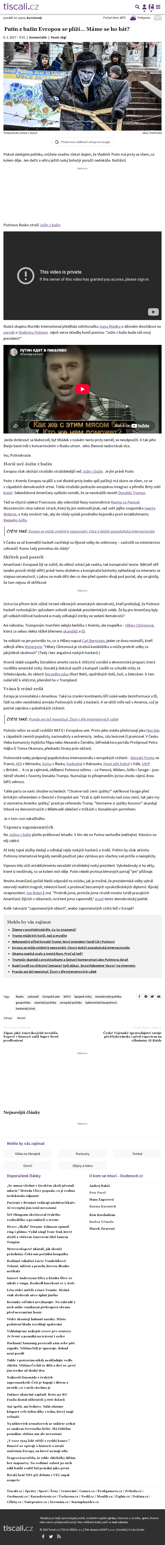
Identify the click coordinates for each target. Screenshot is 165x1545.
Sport (43, 1491)
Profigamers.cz (110, 1491)
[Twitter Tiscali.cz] (51, 1536)
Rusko (20, 996)
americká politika (45, 1002)
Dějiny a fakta (83, 1166)
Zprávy (30, 1491)
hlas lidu (153, 730)
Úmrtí (27, 1166)
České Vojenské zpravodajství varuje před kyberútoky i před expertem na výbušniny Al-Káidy (132, 1037)
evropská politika (71, 1002)
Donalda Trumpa (131, 492)
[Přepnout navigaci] (144, 7)
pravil (99, 898)
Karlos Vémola (101, 1222)
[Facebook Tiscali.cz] (43, 1536)
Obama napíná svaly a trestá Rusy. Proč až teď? (47, 953)
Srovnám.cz (59, 1502)
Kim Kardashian (102, 1215)
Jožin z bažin (50, 224)
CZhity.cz (14, 1502)
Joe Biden (34, 892)
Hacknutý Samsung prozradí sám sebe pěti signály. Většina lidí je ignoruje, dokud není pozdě (41, 1348)
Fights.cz (122, 1497)
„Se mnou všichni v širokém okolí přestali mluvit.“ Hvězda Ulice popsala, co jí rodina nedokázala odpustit (41, 1191)
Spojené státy (83, 996)
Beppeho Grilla (15, 520)
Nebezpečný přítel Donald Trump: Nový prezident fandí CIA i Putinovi (63, 941)
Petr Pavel (97, 1193)
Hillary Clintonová (139, 625)
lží (83, 631)
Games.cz (87, 1491)
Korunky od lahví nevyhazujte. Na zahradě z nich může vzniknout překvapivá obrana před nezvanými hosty (41, 1307)
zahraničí (33, 996)
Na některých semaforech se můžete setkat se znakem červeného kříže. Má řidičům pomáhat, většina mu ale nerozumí (41, 1429)
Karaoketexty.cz (43, 1497)
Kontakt (122, 1529)
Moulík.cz (105, 1497)
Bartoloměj (34, 18)
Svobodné (74, 763)
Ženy (54, 1491)
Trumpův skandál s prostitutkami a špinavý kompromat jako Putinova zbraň (70, 959)
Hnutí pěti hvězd (116, 763)
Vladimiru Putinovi (33, 332)
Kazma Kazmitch (102, 1206)
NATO (67, 996)
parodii (9, 332)
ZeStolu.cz (133, 1491)
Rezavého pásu (57, 674)
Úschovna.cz (68, 1497)
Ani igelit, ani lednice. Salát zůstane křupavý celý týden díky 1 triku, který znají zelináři (40, 1412)
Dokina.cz (140, 1497)
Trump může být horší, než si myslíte (39, 935)
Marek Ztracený (102, 1229)
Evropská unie (51, 996)
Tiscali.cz (14, 1491)
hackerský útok (25, 1008)
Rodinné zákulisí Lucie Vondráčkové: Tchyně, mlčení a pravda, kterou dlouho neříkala (38, 1266)
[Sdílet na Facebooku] (139, 996)
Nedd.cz (87, 1497)
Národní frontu (142, 757)
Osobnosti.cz (17, 1497)
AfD (19, 763)
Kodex (140, 1529)
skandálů (70, 631)
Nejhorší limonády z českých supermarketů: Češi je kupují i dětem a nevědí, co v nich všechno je (37, 1383)
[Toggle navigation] (158, 7)
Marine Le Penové (125, 502)
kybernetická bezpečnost (101, 1002)
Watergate (33, 646)
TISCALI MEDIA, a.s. (72, 1529)
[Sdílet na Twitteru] (152, 996)
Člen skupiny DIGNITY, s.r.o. (100, 1529)
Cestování (68, 1491)
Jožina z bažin (20, 834)
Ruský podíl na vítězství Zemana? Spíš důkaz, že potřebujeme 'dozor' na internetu (73, 965)
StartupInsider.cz (85, 1502)
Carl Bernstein (93, 640)
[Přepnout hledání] (137, 7)
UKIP (146, 763)
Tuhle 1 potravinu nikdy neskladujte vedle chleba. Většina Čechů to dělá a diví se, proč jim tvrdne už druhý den (41, 1366)
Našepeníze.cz (35, 1502)
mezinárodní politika (108, 996)
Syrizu (47, 763)
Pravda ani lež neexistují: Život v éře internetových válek (73, 719)
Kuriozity (82, 1154)
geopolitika (23, 1002)
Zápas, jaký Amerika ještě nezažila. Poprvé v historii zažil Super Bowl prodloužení (30, 1037)
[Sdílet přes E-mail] (159, 996)
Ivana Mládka (110, 326)
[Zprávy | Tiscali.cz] (21, 7)
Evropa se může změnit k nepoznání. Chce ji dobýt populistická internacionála (91, 531)
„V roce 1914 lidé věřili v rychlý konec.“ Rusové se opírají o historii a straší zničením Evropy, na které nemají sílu (38, 1446)
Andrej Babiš (99, 1186)
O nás (132, 1529)
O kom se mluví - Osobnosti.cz (116, 1175)
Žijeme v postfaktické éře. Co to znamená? (44, 929)
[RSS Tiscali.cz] (59, 1536)
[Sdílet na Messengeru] (146, 996)
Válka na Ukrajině (27, 1154)
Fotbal (137, 1154)
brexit (8, 492)
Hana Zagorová (101, 1200)
